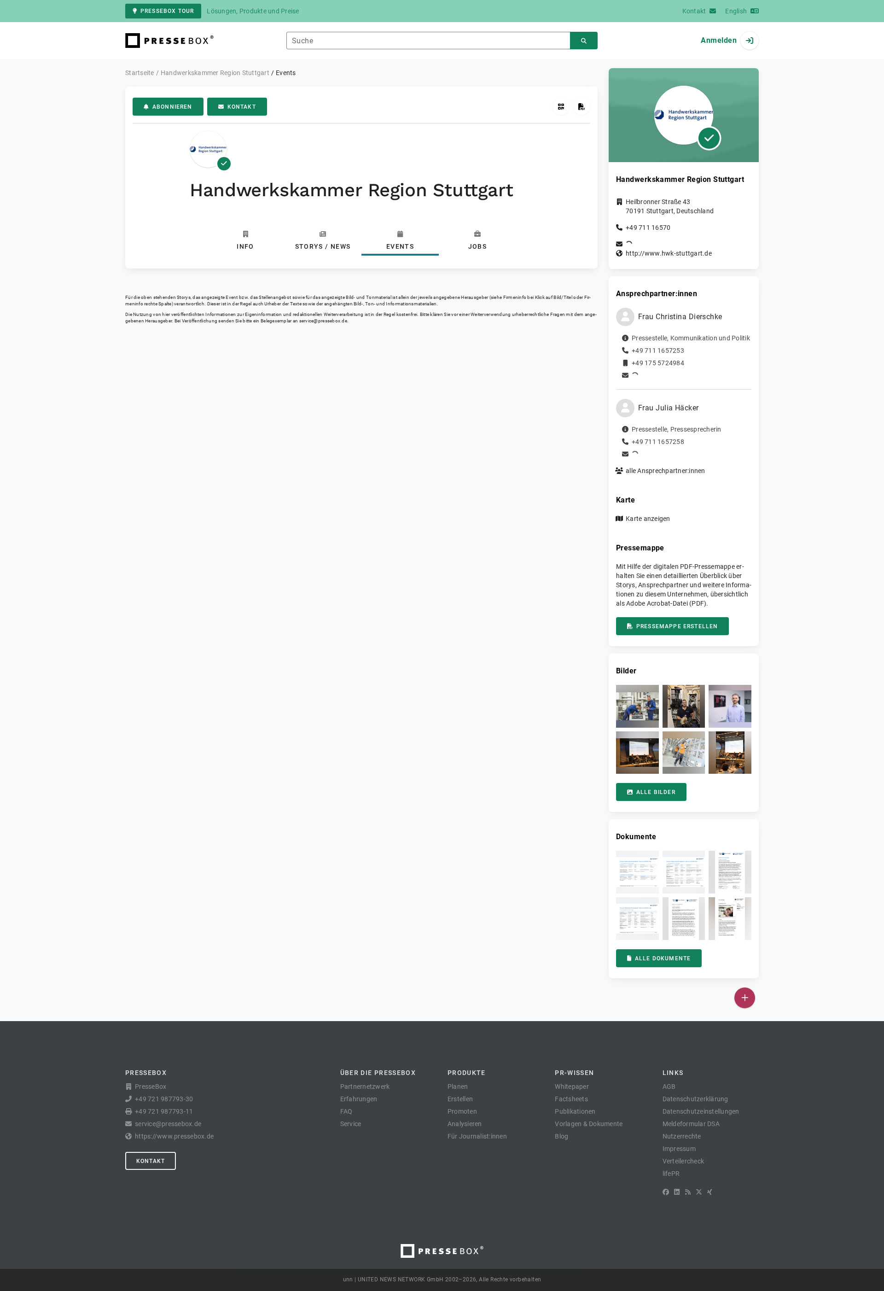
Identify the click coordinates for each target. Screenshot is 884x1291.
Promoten (462, 1111)
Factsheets (571, 1099)
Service (350, 1123)
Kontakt (241, 107)
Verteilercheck (683, 1161)
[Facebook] (666, 1192)
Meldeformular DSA (691, 1123)
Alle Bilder (655, 792)
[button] (637, 706)
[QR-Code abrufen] (561, 106)
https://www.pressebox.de (174, 1136)
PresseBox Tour (167, 11)
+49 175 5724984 (658, 363)
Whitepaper (572, 1086)
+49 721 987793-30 (164, 1099)
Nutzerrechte (682, 1136)
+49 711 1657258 (658, 441)
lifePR (671, 1173)
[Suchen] (584, 41)
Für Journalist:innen (477, 1136)
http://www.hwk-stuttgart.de (669, 253)
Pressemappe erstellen (677, 626)
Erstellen (460, 1099)
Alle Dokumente (663, 958)
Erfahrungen (359, 1099)
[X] (699, 1192)
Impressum (679, 1148)
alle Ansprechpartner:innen (665, 470)
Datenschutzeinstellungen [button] (701, 1111)
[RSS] (688, 1192)
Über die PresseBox (378, 1072)
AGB (669, 1086)
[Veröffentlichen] (744, 997)
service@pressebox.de (323, 320)
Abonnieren (172, 107)
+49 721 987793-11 (164, 1111)
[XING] (709, 1192)
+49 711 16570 (648, 227)
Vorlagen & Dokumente (588, 1123)
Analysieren (465, 1123)
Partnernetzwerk (365, 1086)
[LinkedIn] (677, 1192)
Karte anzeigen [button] (648, 518)
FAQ (346, 1111)
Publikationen (575, 1111)
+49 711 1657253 (658, 350)
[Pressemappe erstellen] (581, 106)
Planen (458, 1086)
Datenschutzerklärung (695, 1099)
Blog (561, 1136)
